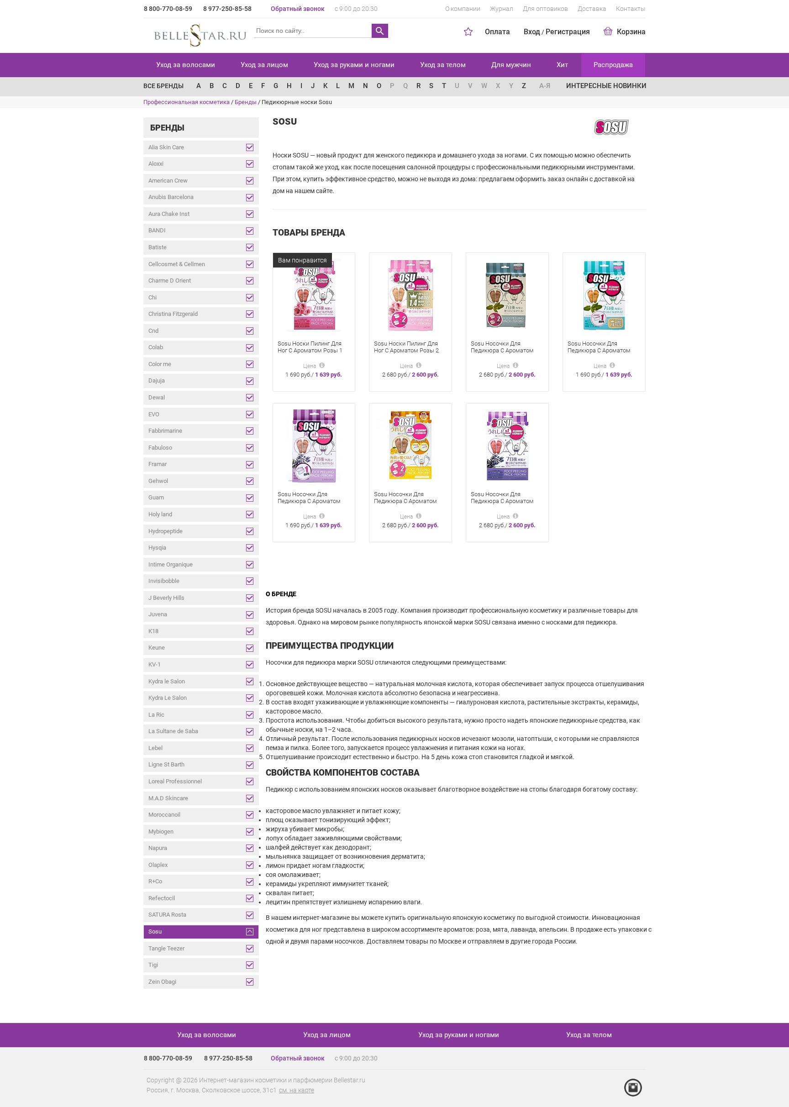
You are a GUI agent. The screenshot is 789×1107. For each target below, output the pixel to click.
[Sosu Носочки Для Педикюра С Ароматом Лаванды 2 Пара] (507, 445)
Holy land (160, 514)
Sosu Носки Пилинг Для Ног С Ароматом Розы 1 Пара (310, 350)
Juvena (157, 614)
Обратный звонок (298, 8)
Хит (562, 65)
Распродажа (613, 65)
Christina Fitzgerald (173, 313)
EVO (153, 414)
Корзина (631, 31)
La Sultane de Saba (173, 731)
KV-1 (154, 664)
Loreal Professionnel (175, 781)
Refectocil (161, 898)
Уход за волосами (185, 65)
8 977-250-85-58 (227, 8)
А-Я (544, 86)
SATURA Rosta (167, 914)
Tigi (153, 964)
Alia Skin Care (166, 147)
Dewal (156, 397)
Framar (157, 464)
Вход (532, 31)
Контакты (631, 8)
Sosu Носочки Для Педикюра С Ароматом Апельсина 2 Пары (405, 501)
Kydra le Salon (166, 681)
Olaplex (158, 864)
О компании (462, 8)
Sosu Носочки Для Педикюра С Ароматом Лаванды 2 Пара (502, 501)
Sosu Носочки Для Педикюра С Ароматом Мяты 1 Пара (599, 350)
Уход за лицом (264, 65)
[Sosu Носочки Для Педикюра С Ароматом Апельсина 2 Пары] (410, 445)
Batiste (157, 247)
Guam (156, 497)
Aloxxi (155, 163)
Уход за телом (443, 65)
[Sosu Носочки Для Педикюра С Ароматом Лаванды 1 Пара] (313, 445)
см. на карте (296, 1090)
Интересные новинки (606, 86)
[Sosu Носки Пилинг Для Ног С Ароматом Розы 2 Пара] (410, 295)
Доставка (592, 8)
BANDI (157, 230)
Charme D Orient (169, 280)
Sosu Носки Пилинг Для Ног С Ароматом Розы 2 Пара (406, 350)
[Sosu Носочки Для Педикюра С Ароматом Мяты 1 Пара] (604, 295)
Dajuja (156, 380)
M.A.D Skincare (168, 798)
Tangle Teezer (166, 948)
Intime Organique (170, 564)
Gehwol (158, 480)
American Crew (168, 180)
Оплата (497, 31)
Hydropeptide (165, 531)
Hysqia (157, 547)
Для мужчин (511, 65)
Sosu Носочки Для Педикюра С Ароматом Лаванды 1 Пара (309, 501)
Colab (155, 347)
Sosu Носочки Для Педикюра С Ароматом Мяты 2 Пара (502, 350)
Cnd (153, 330)
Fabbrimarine (165, 430)
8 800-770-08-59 (168, 8)
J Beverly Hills (166, 597)
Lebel (155, 748)
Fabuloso (160, 447)
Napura (157, 848)
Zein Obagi (162, 981)
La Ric (156, 714)
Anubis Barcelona (171, 197)
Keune (156, 647)
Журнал (501, 8)
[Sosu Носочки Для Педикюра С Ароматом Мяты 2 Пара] (507, 295)
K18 (153, 631)
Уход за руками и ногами (354, 65)
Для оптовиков (545, 8)
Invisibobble (163, 580)
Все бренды (163, 85)
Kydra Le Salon (167, 697)
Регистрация (568, 31)
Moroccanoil (164, 814)
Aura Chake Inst (168, 213)
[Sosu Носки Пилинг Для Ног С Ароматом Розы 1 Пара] (313, 295)
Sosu (155, 931)
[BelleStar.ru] (198, 33)
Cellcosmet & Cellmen (176, 264)
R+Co (155, 881)
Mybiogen (161, 831)
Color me (159, 364)
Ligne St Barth (166, 764)
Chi (152, 297)
